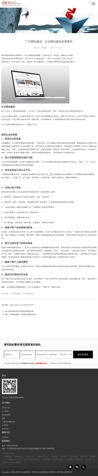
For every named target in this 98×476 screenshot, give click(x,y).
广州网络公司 (11, 459)
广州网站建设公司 (41, 456)
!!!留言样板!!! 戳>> (41, 363)
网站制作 (18, 462)
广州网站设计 (18, 456)
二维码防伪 (88, 459)
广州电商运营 (29, 456)
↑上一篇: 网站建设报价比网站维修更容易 (17, 311)
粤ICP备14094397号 (64, 472)
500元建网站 (69, 459)
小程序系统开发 (58, 459)
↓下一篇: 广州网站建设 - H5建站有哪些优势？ (19, 314)
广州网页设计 (54, 456)
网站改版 (63, 456)
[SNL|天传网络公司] (11, 3)
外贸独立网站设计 (33, 459)
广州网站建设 (7, 456)
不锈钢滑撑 (78, 459)
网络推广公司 (22, 459)
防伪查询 (10, 462)
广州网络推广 (83, 456)
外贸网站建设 (73, 456)
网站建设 (44, 48)
